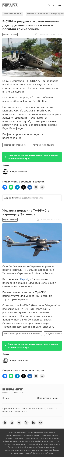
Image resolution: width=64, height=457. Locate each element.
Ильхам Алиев (12, 13)
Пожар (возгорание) (15, 144)
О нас (5, 398)
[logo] (10, 5)
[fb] (4, 187)
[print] (36, 187)
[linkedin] (29, 187)
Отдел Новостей (19, 171)
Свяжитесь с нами (47, 398)
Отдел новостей (19, 360)
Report (24, 279)
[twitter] (23, 187)
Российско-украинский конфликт (22, 333)
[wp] (11, 187)
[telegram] (17, 187)
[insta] (12, 422)
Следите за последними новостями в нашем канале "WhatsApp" (33, 157)
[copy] (42, 187)
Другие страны (10, 35)
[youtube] (40, 422)
